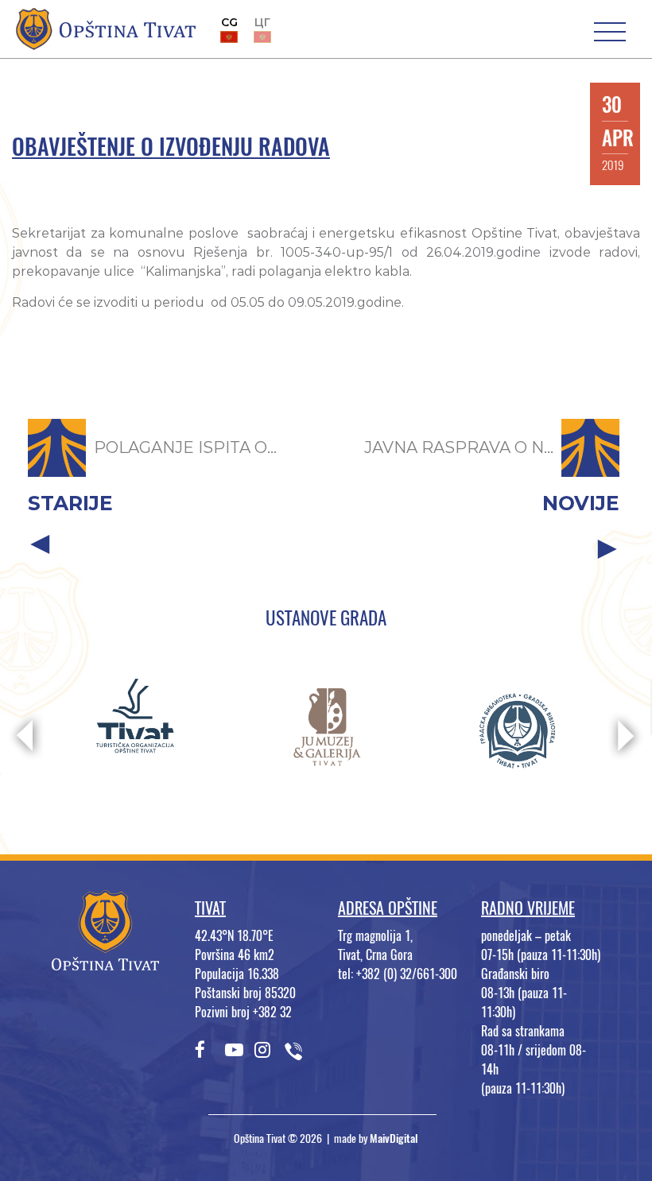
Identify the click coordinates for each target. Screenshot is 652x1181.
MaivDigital (394, 1138)
